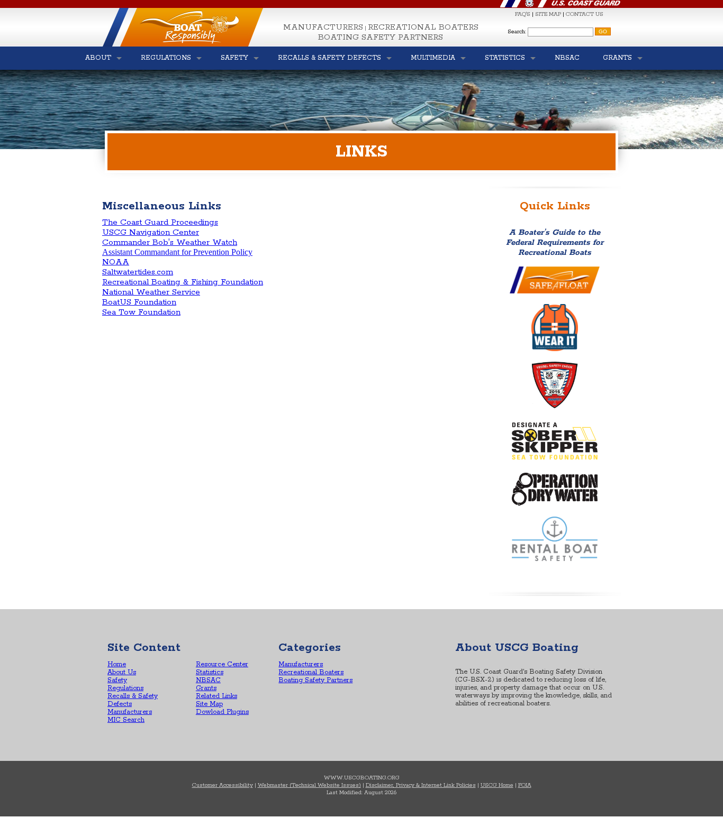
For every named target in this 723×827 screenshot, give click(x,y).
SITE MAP (548, 14)
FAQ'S (522, 14)
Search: (517, 31)
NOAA (115, 262)
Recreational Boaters (423, 27)
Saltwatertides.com (137, 272)
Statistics (209, 672)
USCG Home (497, 785)
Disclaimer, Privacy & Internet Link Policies (421, 785)
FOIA (524, 785)
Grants (206, 688)
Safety (117, 680)
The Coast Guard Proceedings (160, 222)
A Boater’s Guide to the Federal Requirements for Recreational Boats (554, 242)
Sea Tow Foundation (141, 312)
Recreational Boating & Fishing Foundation (182, 282)
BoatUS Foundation (139, 302)
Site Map (209, 704)
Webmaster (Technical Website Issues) (309, 785)
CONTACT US (584, 14)
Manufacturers (323, 27)
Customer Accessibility (222, 785)
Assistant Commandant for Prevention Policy (177, 251)
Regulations (125, 688)
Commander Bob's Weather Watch (169, 242)
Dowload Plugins (222, 712)
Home (116, 664)
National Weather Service (151, 292)
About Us (121, 672)
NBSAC (208, 680)
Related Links (216, 696)
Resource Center (222, 664)
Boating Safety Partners (380, 37)
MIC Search (125, 720)
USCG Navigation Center (150, 232)
